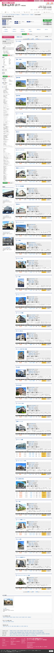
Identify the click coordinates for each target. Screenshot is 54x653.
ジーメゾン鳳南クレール (21, 519)
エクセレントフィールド (21, 294)
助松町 (34, 559)
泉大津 (33, 409)
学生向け (5, 110)
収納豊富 (5, 148)
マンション (9, 45)
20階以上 (5, 170)
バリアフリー (5, 98)
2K (3, 60)
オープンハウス (6, 106)
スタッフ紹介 (23, 638)
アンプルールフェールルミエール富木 (23, 575)
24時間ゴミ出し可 (6, 163)
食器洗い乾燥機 (6, 131)
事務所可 (5, 96)
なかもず (30, 635)
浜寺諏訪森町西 (19, 632)
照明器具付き (5, 124)
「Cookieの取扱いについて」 (11, 651)
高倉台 (23, 632)
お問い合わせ (23, 642)
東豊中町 (34, 405)
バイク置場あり (6, 126)
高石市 (32, 188)
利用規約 (3, 642)
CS (4, 149)
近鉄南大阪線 (48, 633)
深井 (10, 635)
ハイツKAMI (19, 41)
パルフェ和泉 (19, 539)
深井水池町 (26, 632)
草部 (34, 170)
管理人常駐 (5, 101)
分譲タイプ (5, 100)
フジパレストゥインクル (6, 231)
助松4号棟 (18, 77)
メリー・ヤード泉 (20, 113)
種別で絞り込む (8, 39)
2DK (9, 60)
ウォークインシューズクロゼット (8, 147)
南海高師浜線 (31, 317)
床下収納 (5, 144)
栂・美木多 (36, 245)
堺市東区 (7, 617)
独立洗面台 (5, 141)
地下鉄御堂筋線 (32, 633)
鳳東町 (43, 632)
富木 (46, 29)
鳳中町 (33, 632)
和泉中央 (12, 621)
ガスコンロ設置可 (6, 108)
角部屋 (4, 173)
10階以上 (5, 169)
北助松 (33, 81)
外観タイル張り (6, 129)
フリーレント (5, 104)
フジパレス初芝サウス (6, 215)
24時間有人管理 (6, 161)
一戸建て (4, 46)
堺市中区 (4, 617)
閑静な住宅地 (5, 92)
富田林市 (23, 617)
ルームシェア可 (6, 109)
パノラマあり (5, 85)
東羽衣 (39, 29)
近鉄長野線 (43, 633)
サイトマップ (4, 644)
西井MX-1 (18, 204)
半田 (36, 632)
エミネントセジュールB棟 (21, 460)
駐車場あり (5, 166)
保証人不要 (5, 95)
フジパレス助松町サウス (21, 557)
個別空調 (5, 178)
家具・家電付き (6, 127)
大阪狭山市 (29, 617)
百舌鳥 (6, 29)
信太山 (14, 31)
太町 (33, 333)
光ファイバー (5, 152)
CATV (4, 151)
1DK (4, 59)
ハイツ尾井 (19, 276)
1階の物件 (5, 168)
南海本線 (30, 65)
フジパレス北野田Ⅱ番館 (6, 247)
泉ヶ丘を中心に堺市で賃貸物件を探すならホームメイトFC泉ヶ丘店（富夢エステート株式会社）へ (37, 639)
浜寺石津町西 (39, 632)
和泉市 (32, 152)
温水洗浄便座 (5, 137)
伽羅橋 (18, 626)
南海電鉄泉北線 (31, 245)
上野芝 (14, 29)
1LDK (10, 59)
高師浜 (34, 317)
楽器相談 (5, 90)
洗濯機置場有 (5, 128)
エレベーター (5, 123)
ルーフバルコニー (6, 121)
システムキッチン (6, 132)
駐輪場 (4, 125)
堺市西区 (32, 43)
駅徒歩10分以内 (13, 644)
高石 (32, 65)
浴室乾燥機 (5, 136)
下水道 (4, 180)
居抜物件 (5, 177)
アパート (4, 45)
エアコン (5, 142)
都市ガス (5, 179)
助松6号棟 (18, 95)
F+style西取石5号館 (20, 478)
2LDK (4, 61)
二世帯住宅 (5, 103)
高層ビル (5, 175)
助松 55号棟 (19, 59)
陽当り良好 (5, 91)
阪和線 (30, 47)
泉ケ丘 (13, 635)
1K (9, 58)
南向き (4, 172)
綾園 (33, 188)
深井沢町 (30, 632)
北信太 (6, 31)
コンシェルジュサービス (7, 165)
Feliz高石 (18, 367)
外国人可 (5, 107)
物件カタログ (4, 645)
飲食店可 (5, 176)
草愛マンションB (20, 421)
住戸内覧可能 (5, 164)
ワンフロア (5, 174)
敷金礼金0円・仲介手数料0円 (15, 641)
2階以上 (5, 167)
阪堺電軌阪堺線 (38, 633)
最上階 (4, 171)
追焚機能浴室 (5, 135)
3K (9, 61)
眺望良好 (5, 102)
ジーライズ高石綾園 (20, 186)
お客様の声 (23, 641)
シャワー (5, 140)
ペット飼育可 (5, 88)
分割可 (4, 99)
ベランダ (5, 119)
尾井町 (34, 278)
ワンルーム (5, 58)
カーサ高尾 (19, 240)
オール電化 (5, 122)
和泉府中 (23, 31)
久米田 (30, 31)
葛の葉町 (34, 206)
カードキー (5, 105)
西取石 (34, 387)
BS (4, 150)
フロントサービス (6, 162)
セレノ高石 (19, 501)
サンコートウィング (20, 222)
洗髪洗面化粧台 (6, 139)
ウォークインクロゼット (7, 145)
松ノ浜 (33, 82)
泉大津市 (32, 61)
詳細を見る (44, 91)
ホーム (3, 638)
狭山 (36, 635)
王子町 (34, 152)
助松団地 (34, 61)
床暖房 (4, 143)
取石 (33, 503)
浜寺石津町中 (12, 632)
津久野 (22, 29)
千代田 (34, 351)
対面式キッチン (6, 133)
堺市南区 (32, 242)
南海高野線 (23, 633)
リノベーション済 (6, 94)
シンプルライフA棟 (20, 403)
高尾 (34, 242)
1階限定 (12, 642)
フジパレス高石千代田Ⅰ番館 (22, 349)
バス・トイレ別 (6, 134)
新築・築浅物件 (13, 638)
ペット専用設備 (6, 89)
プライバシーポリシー (5, 641)
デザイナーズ (5, 93)
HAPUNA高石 (19, 385)
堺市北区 (17, 617)
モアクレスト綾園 (20, 439)
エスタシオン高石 (20, 258)
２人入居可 (5, 97)
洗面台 (4, 138)
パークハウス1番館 (20, 312)
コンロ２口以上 (6, 130)
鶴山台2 (18, 131)
